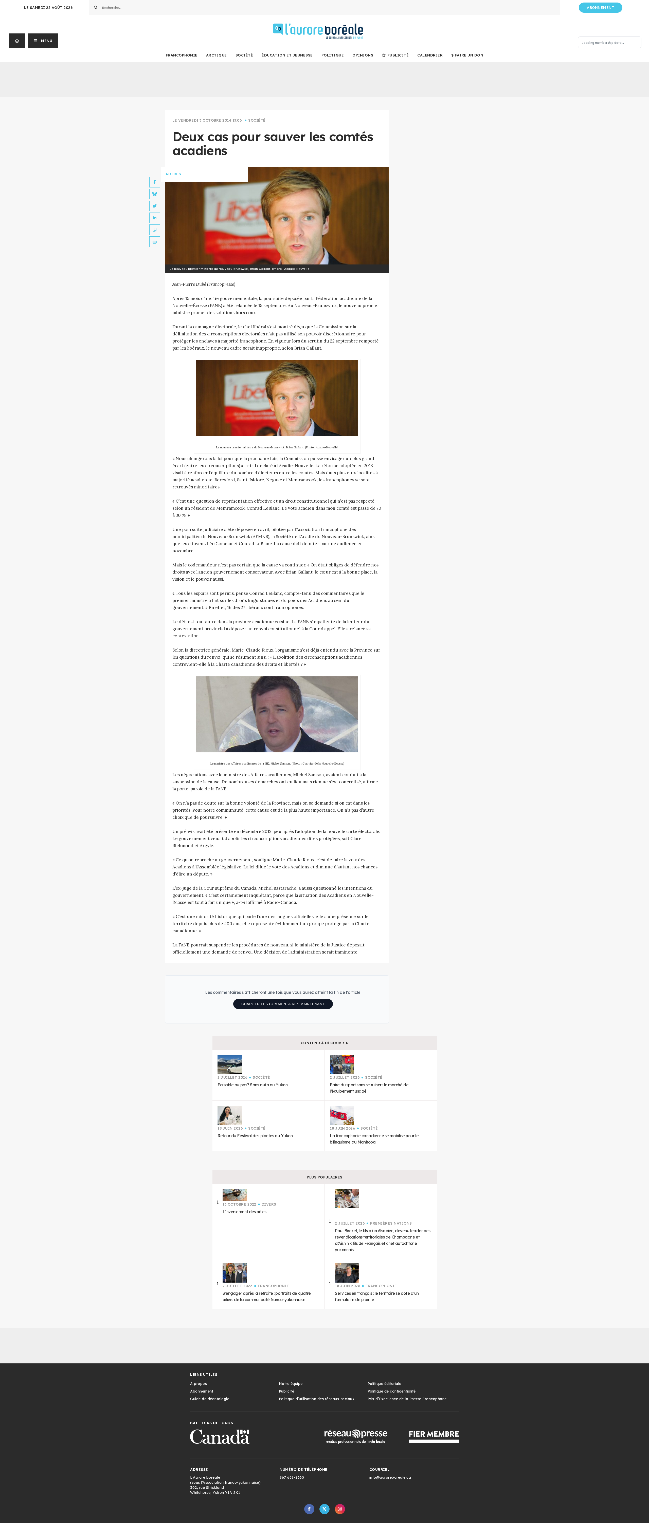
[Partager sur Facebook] (155, 182)
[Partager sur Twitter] (155, 206)
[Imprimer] (155, 242)
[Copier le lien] (155, 230)
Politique (332, 55)
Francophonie (181, 55)
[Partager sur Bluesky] (155, 194)
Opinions (362, 55)
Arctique (216, 55)
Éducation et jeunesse (287, 55)
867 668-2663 (292, 1477)
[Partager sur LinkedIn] (155, 218)
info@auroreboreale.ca (390, 1477)
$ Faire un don (467, 55)
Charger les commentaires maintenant (283, 1004)
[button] (43, 40)
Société (244, 55)
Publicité (398, 55)
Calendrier (430, 55)
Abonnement (600, 7)
